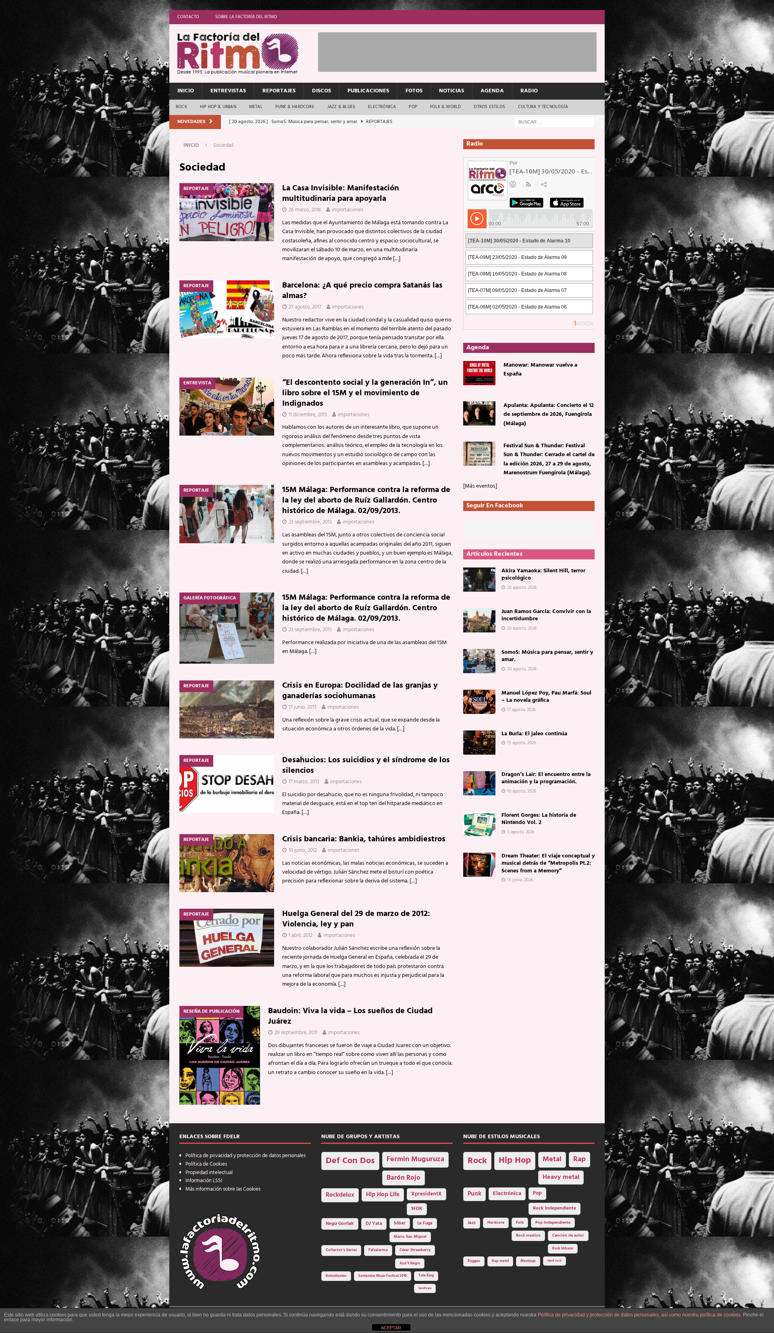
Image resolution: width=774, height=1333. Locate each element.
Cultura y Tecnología (543, 107)
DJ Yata (374, 1223)
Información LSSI (203, 1181)
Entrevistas (228, 91)
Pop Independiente (552, 1223)
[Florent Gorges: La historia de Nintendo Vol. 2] (479, 824)
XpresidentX (426, 1194)
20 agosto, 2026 (522, 669)
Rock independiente (554, 1208)
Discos (321, 91)
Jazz (472, 1223)
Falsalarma (378, 1250)
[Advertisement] (465, 50)
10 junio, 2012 (303, 850)
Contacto (188, 17)
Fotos (414, 91)
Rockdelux (340, 1195)
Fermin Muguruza (415, 1159)
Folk (520, 1223)
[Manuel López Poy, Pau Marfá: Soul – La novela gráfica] (479, 702)
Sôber (400, 1223)
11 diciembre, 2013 (308, 415)
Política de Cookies (206, 1164)
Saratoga (424, 1288)
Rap (579, 1159)
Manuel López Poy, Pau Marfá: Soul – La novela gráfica (546, 696)
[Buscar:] (554, 122)
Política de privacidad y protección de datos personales (245, 1156)
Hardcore (495, 1222)
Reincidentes (336, 1276)
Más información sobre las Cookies (222, 1189)
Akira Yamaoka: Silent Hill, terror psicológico (543, 574)
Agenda (492, 91)
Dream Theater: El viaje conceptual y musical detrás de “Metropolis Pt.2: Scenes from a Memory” (548, 863)
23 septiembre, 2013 (310, 522)
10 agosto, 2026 (521, 791)
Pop (413, 107)
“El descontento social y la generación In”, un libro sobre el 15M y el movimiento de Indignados (365, 393)
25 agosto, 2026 (522, 628)
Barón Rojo (403, 1177)
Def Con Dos (350, 1161)
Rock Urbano (562, 1248)
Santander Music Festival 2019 (382, 1276)
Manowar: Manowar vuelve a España (540, 370)
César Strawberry (415, 1250)
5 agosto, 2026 (521, 832)
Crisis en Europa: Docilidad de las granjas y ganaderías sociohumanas (360, 691)
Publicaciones (368, 91)
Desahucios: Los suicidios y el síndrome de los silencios (366, 765)
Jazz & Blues (341, 107)
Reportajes (278, 91)
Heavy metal (561, 1177)
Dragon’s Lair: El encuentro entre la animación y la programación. (546, 778)
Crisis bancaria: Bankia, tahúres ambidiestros (363, 839)
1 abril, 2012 (300, 935)
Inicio (185, 91)
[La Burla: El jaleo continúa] (479, 742)
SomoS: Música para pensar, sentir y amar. (547, 656)
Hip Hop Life (382, 1194)
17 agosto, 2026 (521, 709)
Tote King (426, 1276)
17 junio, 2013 (302, 707)
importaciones (347, 210)
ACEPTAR (391, 1327)
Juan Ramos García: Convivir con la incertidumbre (546, 615)
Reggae (474, 1261)
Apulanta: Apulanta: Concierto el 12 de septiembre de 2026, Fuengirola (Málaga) (549, 414)
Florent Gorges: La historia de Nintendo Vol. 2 (538, 819)
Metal (255, 107)
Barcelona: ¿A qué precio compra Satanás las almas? (362, 290)
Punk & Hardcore (294, 107)
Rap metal (500, 1261)
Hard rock (554, 1260)
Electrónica (382, 107)
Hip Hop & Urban (218, 107)
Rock (181, 107)
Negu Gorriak (340, 1224)
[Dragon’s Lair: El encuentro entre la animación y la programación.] (479, 783)
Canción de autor (568, 1236)
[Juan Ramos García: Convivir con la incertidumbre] (479, 620)
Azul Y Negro (409, 1263)
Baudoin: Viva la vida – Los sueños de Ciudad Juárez (350, 1016)
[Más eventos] (480, 486)
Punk (474, 1194)
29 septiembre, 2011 (296, 1032)
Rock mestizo (528, 1236)
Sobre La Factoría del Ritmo (246, 17)
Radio (529, 91)
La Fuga (425, 1223)
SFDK (416, 1209)
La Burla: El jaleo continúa (534, 733)
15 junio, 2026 (520, 880)
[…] (396, 258)
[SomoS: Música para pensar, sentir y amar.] (479, 661)
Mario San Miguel (410, 1236)
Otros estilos (489, 107)
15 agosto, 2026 (521, 743)
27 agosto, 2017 (305, 307)
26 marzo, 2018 (305, 210)
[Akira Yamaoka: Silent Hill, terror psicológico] (479, 579)
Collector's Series (341, 1250)
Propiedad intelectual (209, 1172)
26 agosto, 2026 (522, 587)
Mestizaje (528, 1261)
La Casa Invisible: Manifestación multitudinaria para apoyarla (340, 193)
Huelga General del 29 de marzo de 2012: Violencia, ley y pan (356, 919)
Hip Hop (515, 1161)
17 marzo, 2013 (304, 782)
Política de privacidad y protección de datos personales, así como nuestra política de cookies (639, 1315)
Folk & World (445, 107)
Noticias (451, 91)
